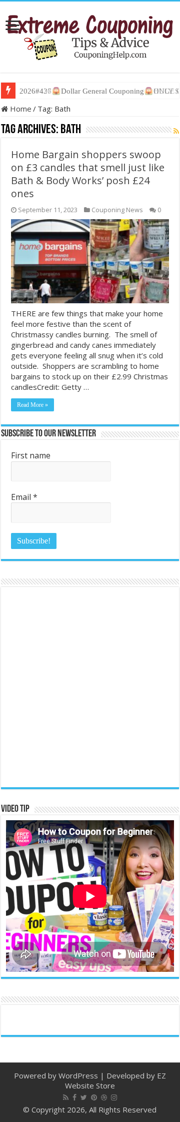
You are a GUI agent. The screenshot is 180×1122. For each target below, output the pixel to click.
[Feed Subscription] (176, 131)
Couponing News (117, 209)
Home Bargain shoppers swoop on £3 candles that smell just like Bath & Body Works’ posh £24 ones (87, 174)
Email (24, 496)
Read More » (32, 404)
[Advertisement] (90, 687)
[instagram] (114, 1097)
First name (30, 455)
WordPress (78, 1075)
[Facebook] (75, 1097)
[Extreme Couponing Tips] (90, 35)
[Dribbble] (104, 1097)
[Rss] (66, 1097)
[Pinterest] (94, 1097)
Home (20, 109)
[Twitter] (84, 1097)
